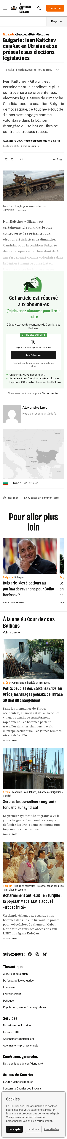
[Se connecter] (39, 8)
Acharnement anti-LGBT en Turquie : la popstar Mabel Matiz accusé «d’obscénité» (32, 901)
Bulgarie (9, 34)
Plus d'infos (51, 1129)
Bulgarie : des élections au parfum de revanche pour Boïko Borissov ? (28, 589)
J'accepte (14, 1129)
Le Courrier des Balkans (25, 8)
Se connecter (50, 393)
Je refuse (33, 1129)
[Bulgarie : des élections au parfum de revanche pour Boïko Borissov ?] (30, 556)
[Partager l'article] (21, 159)
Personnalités (25, 34)
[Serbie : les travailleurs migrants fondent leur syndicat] (33, 768)
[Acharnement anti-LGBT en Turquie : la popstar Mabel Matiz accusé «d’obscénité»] (33, 862)
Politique (43, 34)
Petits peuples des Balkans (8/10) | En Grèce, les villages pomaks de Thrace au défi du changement (33, 694)
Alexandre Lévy (12, 140)
